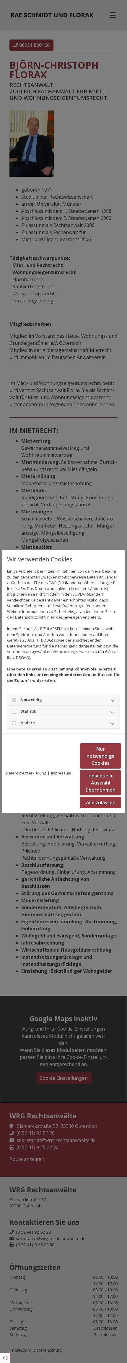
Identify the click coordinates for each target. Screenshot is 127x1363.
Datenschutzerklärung (26, 773)
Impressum (61, 773)
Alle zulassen (100, 802)
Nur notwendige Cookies (101, 756)
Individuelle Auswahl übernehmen (100, 782)
